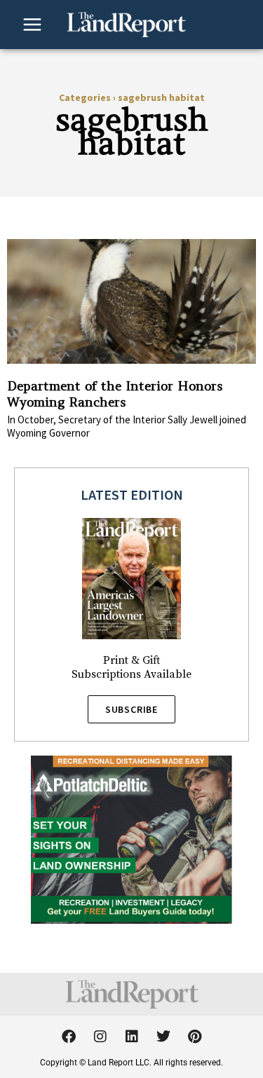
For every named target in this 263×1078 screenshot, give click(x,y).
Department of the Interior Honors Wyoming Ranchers (115, 394)
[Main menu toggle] (32, 24)
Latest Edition (132, 494)
